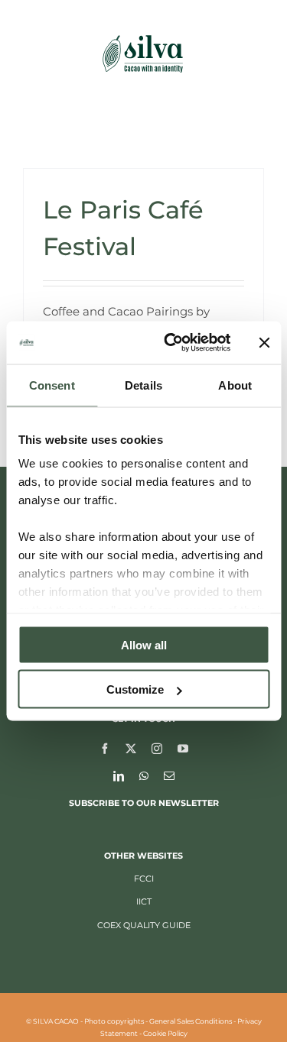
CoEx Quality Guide (144, 925)
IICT (144, 901)
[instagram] (157, 748)
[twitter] (131, 748)
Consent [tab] (52, 384)
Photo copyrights (114, 1021)
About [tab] (235, 384)
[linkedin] (118, 775)
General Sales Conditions (190, 1021)
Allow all (144, 644)
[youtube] (183, 748)
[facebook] (104, 748)
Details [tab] (143, 384)
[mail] (169, 775)
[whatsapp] (143, 775)
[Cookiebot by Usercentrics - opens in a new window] (171, 343)
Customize (135, 689)
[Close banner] (264, 342)
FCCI (144, 878)
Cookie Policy (165, 1033)
